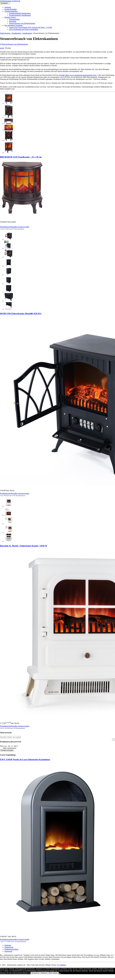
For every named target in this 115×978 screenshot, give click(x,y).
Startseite (7, 7)
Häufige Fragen (10, 17)
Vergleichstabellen (11, 11)
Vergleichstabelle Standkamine (20, 13)
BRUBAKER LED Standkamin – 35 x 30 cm (21, 157)
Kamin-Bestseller (10, 9)
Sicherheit (12, 21)
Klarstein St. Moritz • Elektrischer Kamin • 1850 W (23, 546)
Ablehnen (44, 973)
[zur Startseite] (10, 1)
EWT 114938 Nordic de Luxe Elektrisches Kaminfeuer (25, 759)
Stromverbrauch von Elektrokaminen (22, 23)
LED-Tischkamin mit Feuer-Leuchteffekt (23, 29)
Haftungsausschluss (11, 949)
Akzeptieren (35, 973)
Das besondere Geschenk (13, 25)
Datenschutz (8, 947)
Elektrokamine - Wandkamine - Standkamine (16, 33)
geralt (2, 48)
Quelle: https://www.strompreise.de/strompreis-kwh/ (78, 75)
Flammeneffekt (14, 19)
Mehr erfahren (53, 973)
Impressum (8, 951)
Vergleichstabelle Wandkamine (20, 15)
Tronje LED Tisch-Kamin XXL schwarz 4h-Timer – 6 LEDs (30, 27)
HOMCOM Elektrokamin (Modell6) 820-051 (20, 313)
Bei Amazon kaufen (22, 227)
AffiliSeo (63, 965)
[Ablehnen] (60, 973)
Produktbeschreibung (7, 227)
